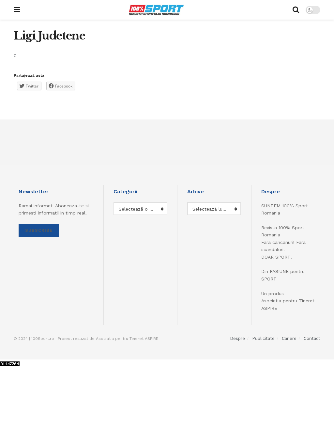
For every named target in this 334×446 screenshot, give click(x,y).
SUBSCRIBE (39, 230)
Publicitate (263, 338)
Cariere (289, 338)
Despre (237, 338)
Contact (312, 338)
